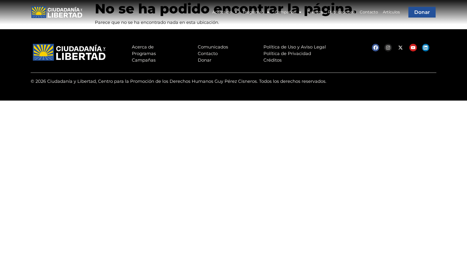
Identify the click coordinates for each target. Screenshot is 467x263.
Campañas (285, 12)
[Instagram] (388, 47)
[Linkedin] (425, 47)
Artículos (391, 12)
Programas (253, 12)
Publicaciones (341, 12)
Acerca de (222, 12)
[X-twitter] (400, 47)
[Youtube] (413, 47)
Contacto (369, 12)
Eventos (315, 12)
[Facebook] (375, 47)
